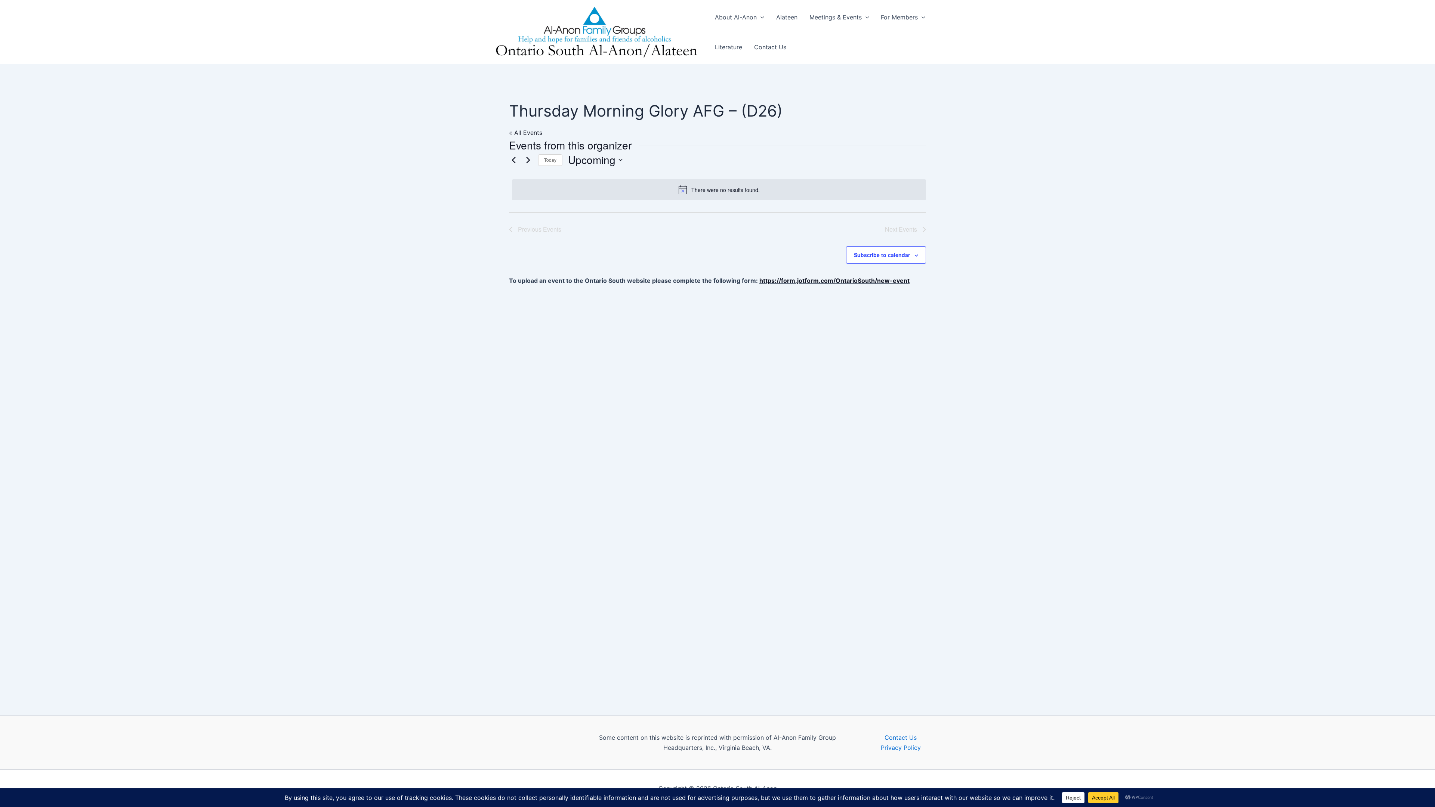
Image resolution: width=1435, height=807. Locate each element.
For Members (899, 17)
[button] (760, 17)
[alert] (719, 189)
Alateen (786, 17)
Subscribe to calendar (882, 255)
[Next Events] (528, 159)
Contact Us (770, 47)
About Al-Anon (736, 17)
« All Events (525, 132)
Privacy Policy (901, 747)
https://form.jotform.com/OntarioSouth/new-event (834, 280)
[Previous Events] (513, 159)
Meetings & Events (835, 17)
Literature (728, 47)
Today (550, 160)
